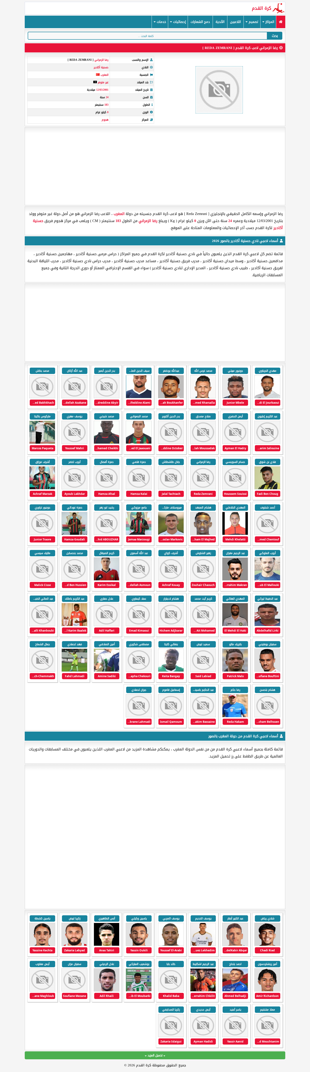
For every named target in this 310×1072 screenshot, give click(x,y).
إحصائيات (179, 22)
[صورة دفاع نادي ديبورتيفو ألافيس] (235, 945)
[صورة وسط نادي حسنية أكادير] (171, 397)
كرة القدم (261, 8)
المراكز (269, 22)
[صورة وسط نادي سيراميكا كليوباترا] (235, 990)
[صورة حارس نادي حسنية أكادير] (267, 397)
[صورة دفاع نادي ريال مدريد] (203, 945)
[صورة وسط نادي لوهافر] (42, 945)
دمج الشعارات (200, 22)
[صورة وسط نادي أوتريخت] (74, 945)
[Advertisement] (155, 166)
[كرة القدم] (280, 22)
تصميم (253, 22)
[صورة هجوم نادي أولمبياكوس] (171, 945)
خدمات (161, 22)
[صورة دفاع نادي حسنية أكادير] (235, 442)
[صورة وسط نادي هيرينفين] (107, 945)
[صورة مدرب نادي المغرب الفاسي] (203, 990)
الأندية (220, 22)
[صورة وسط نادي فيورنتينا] (267, 990)
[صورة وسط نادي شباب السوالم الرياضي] (74, 990)
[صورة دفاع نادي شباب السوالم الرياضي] (107, 990)
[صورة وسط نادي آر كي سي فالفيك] (139, 945)
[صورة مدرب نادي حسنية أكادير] (42, 442)
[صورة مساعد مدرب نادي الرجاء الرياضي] (139, 990)
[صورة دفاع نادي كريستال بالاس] (267, 945)
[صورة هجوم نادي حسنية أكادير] (235, 397)
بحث (275, 35)
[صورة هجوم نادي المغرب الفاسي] (171, 990)
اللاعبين (235, 22)
